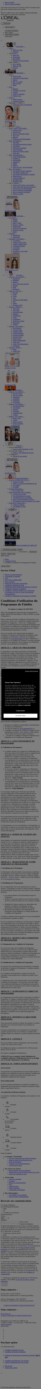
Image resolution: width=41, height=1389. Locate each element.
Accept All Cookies (20, 715)
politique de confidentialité (24, 705)
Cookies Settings (20, 710)
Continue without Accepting (31, 671)
